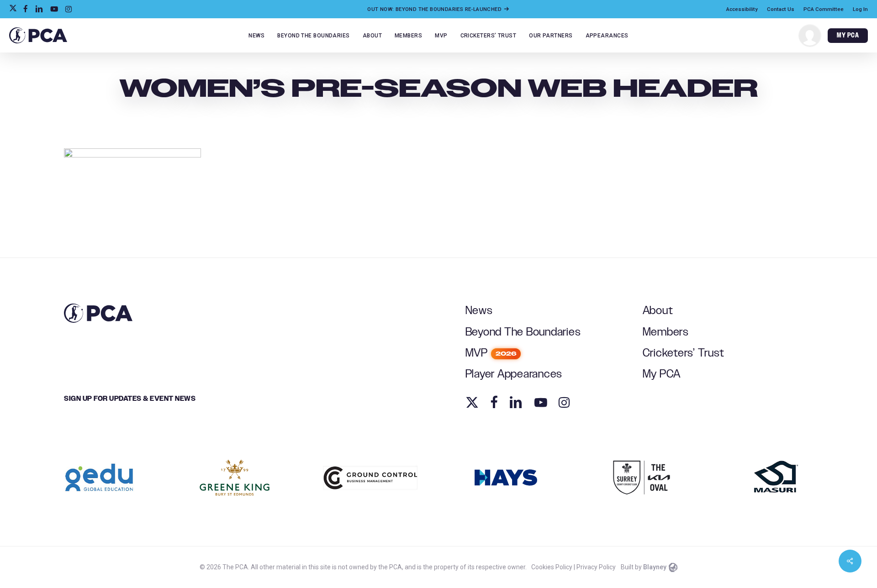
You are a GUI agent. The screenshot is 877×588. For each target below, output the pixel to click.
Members (666, 332)
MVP (491, 353)
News (479, 311)
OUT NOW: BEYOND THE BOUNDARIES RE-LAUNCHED (435, 9)
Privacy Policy (596, 567)
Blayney (654, 567)
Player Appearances (514, 374)
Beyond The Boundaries (523, 332)
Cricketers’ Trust (683, 353)
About (658, 311)
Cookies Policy (551, 567)
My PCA (662, 374)
